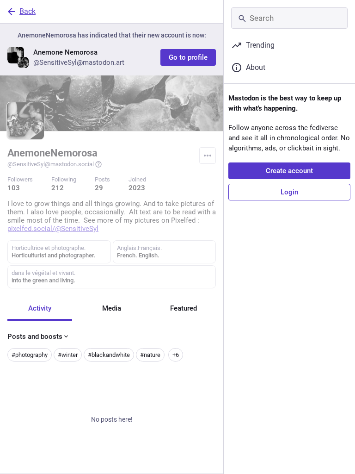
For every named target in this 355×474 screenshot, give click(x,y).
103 (13, 188)
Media (111, 308)
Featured (183, 308)
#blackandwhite (109, 354)
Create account (289, 171)
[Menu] (207, 155)
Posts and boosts (34, 336)
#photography (30, 354)
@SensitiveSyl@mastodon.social (50, 164)
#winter (68, 354)
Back (27, 11)
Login (289, 192)
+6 (175, 354)
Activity (39, 308)
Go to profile (188, 57)
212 (57, 188)
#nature (150, 354)
